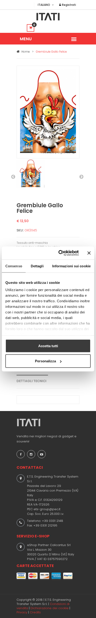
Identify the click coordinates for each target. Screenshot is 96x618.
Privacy (22, 612)
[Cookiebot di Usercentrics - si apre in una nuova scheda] (59, 253)
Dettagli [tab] (37, 266)
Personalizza (45, 361)
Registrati (68, 5)
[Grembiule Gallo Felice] (48, 112)
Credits (35, 612)
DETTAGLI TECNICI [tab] (31, 381)
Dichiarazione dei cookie (50, 608)
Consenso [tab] (13, 266)
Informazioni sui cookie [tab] (71, 266)
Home (25, 52)
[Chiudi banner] (89, 253)
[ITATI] (48, 16)
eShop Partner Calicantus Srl (49, 545)
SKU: (20, 230)
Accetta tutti (48, 346)
